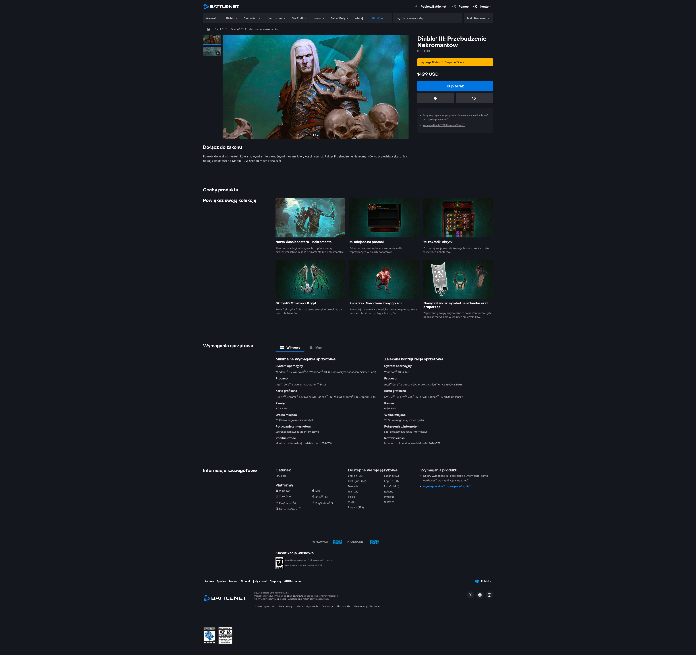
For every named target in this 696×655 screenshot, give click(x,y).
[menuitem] (213, 18)
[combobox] (430, 18)
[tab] (290, 348)
